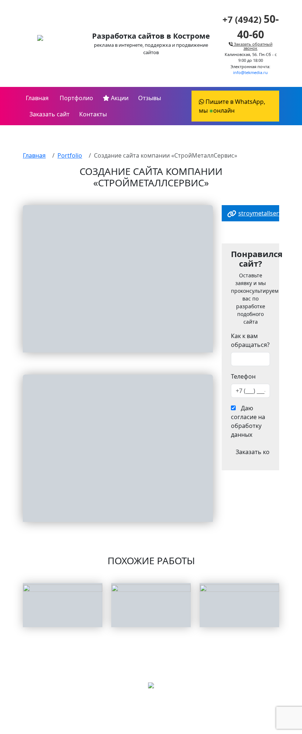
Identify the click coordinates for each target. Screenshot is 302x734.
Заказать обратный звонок (253, 46)
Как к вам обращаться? (250, 340)
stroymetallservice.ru (267, 213)
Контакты (93, 114)
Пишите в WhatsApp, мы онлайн (232, 106)
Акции (119, 98)
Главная (37, 98)
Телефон (243, 376)
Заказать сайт (49, 114)
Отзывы (149, 98)
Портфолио (75, 98)
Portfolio (69, 155)
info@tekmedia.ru (250, 72)
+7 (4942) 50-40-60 (151, 710)
